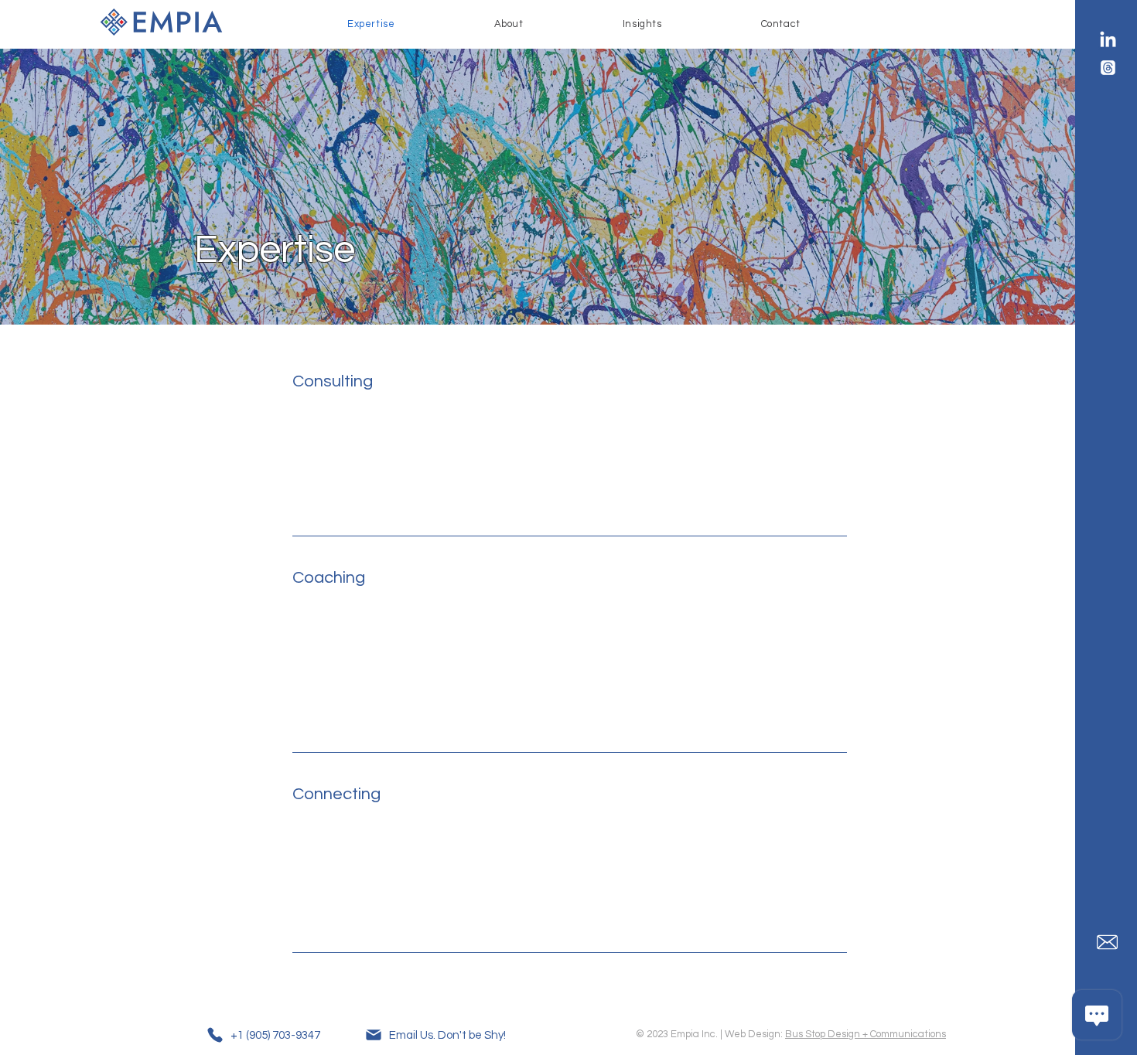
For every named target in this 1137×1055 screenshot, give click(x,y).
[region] (547, 448)
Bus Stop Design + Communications (865, 1034)
